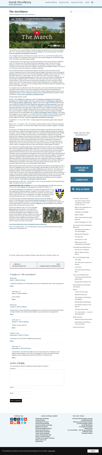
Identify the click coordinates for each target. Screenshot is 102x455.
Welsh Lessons (77, 317)
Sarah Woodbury (20, 2)
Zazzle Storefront (78, 327)
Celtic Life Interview (81, 292)
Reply (11, 286)
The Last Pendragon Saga (81, 257)
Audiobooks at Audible (81, 169)
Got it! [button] (93, 451)
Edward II (24, 187)
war (58, 255)
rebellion (33, 255)
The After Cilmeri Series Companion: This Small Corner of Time (82, 203)
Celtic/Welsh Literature (42, 422)
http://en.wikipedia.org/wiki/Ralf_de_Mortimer (23, 53)
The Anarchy (79, 237)
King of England (18, 102)
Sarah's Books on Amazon (42, 431)
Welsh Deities (39, 441)
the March (49, 255)
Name (12, 387)
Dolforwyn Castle (87, 431)
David (11, 278)
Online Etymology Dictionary (43, 428)
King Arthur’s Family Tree (83, 282)
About (87, 2)
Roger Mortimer (40, 255)
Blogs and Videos (77, 2)
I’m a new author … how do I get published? (80, 430)
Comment (13, 368)
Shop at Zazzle (83, 189)
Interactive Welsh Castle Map (43, 425)
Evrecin (48, 106)
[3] (12, 108)
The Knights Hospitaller (85, 426)
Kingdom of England (44, 99)
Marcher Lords (29, 77)
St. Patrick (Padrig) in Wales (84, 423)
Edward (18, 255)
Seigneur (40, 51)
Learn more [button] (51, 451)
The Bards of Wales (87, 433)
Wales (54, 255)
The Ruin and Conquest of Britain (44, 438)
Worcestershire (51, 104)
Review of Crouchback (82, 250)
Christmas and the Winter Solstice (82, 422)
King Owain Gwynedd (81, 234)
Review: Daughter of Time (83, 222)
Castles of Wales (40, 420)
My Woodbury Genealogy (83, 302)
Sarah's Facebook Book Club (43, 435)
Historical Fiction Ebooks (42, 423)
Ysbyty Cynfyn (88, 428)
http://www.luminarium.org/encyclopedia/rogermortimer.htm (28, 224)
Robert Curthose (52, 112)
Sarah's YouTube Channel (42, 436)
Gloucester (41, 104)
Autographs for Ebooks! (42, 418)
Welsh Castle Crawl (40, 440)
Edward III (13, 209)
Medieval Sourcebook (41, 426)
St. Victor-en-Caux (50, 51)
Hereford (34, 104)
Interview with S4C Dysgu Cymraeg (82, 418)
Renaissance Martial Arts (42, 430)
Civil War (12, 255)
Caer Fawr (78, 267)
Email (12, 393)
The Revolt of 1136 (81, 239)
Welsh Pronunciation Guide (83, 319)
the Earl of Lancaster (39, 200)
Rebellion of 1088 (53, 101)
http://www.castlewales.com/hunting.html (33, 179)
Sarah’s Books (64, 2)
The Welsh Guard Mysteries (81, 247)
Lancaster (20, 189)
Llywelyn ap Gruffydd (81, 212)
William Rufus (28, 102)
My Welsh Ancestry (81, 294)
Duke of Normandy (41, 112)
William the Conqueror (24, 99)
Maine (40, 106)
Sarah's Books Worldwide (42, 433)
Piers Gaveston (43, 185)
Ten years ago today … (82, 309)
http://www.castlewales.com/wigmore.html (30, 94)
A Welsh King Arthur (86, 420)
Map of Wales (79, 215)
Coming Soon (81, 180)
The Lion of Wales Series (81, 275)
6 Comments (31, 14)
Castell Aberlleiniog (86, 425)
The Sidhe (78, 260)
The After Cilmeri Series (80, 198)
